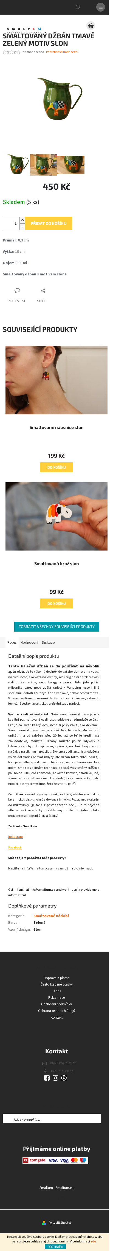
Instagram (15, 836)
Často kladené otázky (57, 984)
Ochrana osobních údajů (56, 1010)
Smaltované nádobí (51, 916)
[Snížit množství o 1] (22, 226)
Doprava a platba (57, 978)
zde (93, 1241)
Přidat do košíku (48, 223)
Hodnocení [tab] (29, 642)
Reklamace (56, 997)
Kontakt (57, 1017)
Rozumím (55, 1247)
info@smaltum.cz (62, 1063)
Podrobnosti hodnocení (62, 52)
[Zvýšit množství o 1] (22, 220)
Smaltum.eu (65, 1187)
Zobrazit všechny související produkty (57, 626)
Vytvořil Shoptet (60, 1222)
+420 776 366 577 (62, 1071)
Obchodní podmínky (56, 1004)
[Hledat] (77, 7)
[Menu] (100, 7)
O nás (56, 991)
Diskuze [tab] (48, 642)
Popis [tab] (12, 642)
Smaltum (46, 1187)
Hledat (105, 1118)
